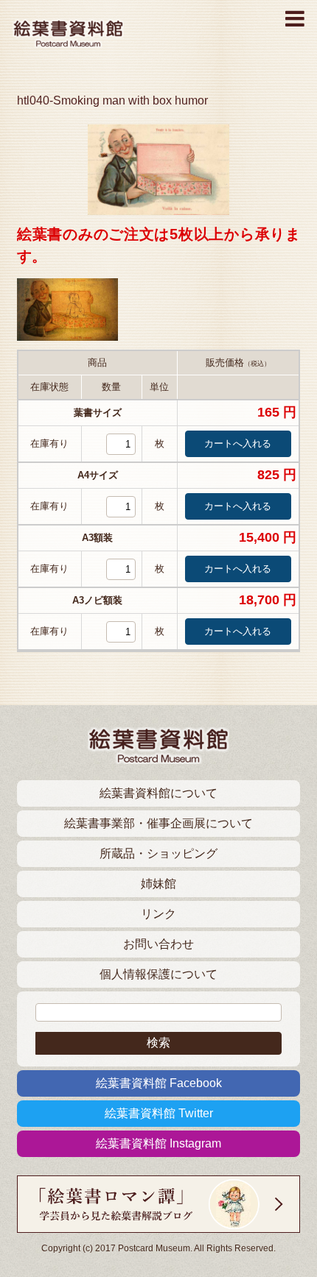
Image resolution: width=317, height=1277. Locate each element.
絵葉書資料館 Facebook (159, 1083)
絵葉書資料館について (158, 793)
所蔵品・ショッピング (158, 853)
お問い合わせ (158, 944)
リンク (158, 914)
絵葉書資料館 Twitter (159, 1113)
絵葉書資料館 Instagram (158, 1143)
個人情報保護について (158, 974)
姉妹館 (158, 883)
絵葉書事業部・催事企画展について (158, 823)
